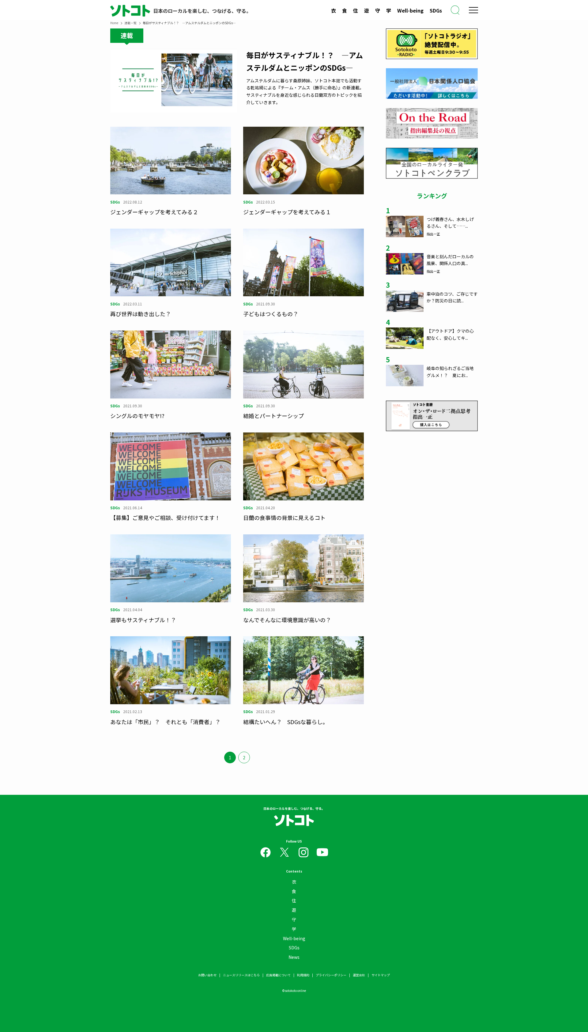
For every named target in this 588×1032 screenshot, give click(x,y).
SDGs (436, 10)
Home (114, 23)
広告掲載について (278, 975)
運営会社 (359, 975)
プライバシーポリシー (331, 975)
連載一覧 (130, 23)
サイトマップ (380, 975)
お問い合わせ (207, 975)
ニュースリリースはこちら (241, 975)
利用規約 (303, 975)
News (294, 957)
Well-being (410, 10)
